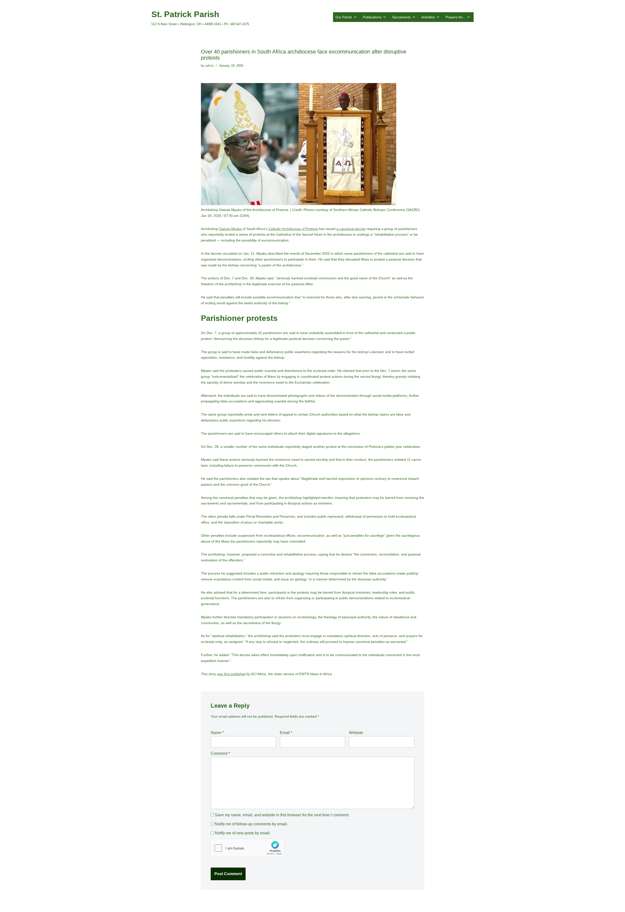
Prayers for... (455, 17)
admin (209, 65)
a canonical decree (351, 229)
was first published (231, 674)
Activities (428, 17)
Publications (372, 17)
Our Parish (343, 17)
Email (286, 733)
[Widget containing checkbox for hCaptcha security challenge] (247, 848)
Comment (220, 753)
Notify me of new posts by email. (243, 833)
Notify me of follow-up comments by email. (251, 824)
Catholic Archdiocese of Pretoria (293, 229)
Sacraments (401, 17)
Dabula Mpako (230, 229)
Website (356, 733)
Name (217, 733)
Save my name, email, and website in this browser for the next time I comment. (282, 815)
